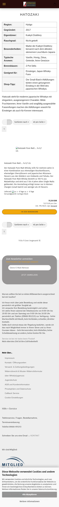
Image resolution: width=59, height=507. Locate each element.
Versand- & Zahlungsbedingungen (19, 367)
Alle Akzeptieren (29, 494)
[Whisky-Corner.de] (29, 4)
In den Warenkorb (29, 212)
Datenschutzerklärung (47, 489)
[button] (4, 122)
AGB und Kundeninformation (17, 384)
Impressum (10, 358)
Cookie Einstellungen (14, 397)
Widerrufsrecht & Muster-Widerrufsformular (23, 371)
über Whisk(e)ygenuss (14, 376)
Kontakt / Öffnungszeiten (15, 362)
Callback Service (12, 393)
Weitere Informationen (30, 501)
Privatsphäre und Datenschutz (18, 389)
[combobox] (22, 122)
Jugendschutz (11, 380)
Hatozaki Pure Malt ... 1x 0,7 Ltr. (17, 163)
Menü (4, 4)
